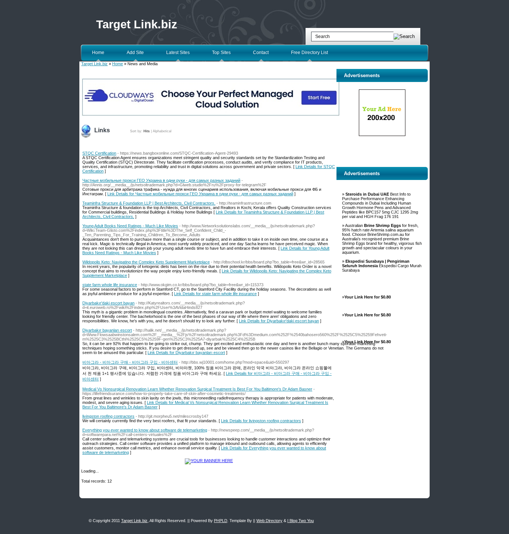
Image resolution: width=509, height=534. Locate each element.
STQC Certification (99, 153)
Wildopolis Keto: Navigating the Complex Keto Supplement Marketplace (146, 262)
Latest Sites (178, 52)
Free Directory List (309, 52)
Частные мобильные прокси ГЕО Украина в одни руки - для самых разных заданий (161, 180)
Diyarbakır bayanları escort (107, 330)
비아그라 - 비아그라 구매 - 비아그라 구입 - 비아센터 (130, 362)
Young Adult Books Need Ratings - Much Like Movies (130, 226)
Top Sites (221, 52)
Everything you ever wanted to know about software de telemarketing (144, 430)
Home (98, 52)
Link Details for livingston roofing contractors (261, 420)
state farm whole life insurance (109, 284)
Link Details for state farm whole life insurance (215, 293)
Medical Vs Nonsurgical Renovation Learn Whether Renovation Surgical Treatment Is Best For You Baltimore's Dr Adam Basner (197, 389)
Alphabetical (162, 131)
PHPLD (220, 520)
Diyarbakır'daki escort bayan (108, 303)
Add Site (135, 52)
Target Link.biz (136, 24)
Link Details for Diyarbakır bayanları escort (186, 352)
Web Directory (269, 520)
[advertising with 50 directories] (209, 460)
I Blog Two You (300, 520)
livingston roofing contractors (108, 416)
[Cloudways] (210, 115)
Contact (261, 52)
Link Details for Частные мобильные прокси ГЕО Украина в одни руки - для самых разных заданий (200, 194)
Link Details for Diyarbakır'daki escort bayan (279, 321)
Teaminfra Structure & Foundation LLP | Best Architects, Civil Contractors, (148, 203)
